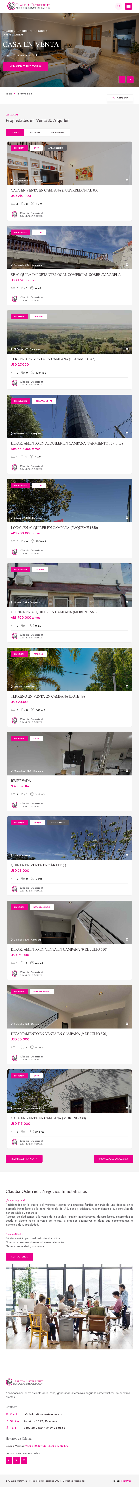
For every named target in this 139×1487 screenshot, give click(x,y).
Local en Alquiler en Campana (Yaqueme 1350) (54, 533)
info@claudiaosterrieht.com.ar (43, 1420)
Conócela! (16, 72)
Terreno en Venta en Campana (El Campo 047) (53, 364)
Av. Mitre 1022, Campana (40, 1427)
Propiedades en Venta (24, 1164)
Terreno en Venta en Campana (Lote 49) (48, 702)
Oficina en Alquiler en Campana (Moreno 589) (54, 617)
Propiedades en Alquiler (113, 1164)
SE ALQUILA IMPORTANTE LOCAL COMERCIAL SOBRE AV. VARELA (66, 280)
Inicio (9, 100)
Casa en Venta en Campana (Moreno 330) (48, 1124)
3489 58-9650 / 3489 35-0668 (44, 1434)
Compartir (122, 103)
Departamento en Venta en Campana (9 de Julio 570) (59, 955)
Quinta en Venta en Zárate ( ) (38, 870)
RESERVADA (21, 786)
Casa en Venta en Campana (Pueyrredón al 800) (55, 196)
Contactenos (19, 1262)
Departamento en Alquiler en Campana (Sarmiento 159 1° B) (67, 449)
